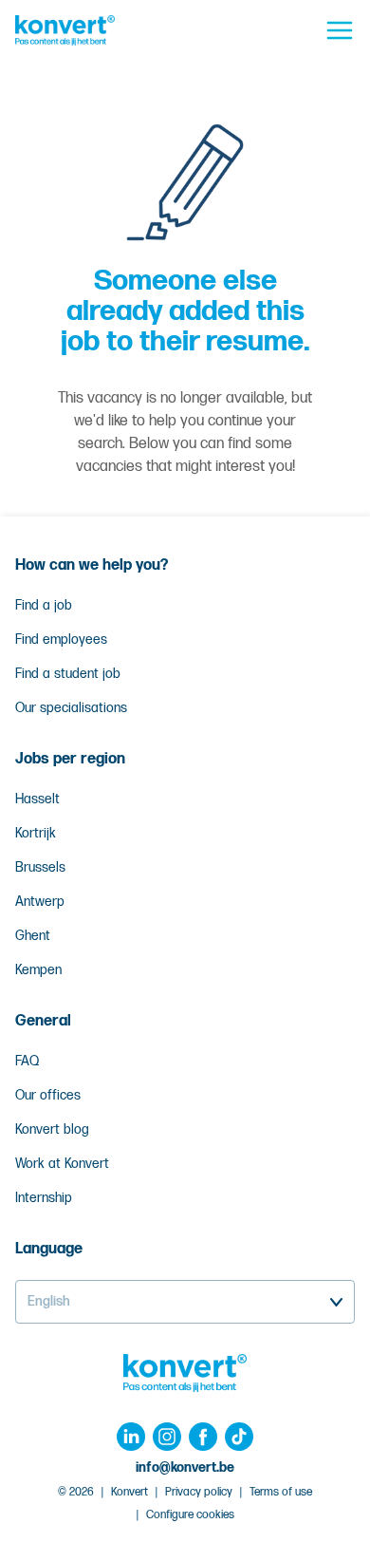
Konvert (129, 1492)
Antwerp (40, 901)
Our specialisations (71, 708)
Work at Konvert (62, 1164)
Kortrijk (35, 833)
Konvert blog (52, 1129)
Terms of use (281, 1492)
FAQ (27, 1061)
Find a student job (67, 674)
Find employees (61, 639)
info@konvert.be (185, 1467)
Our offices (48, 1095)
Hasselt (37, 799)
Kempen (38, 970)
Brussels (40, 867)
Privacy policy (198, 1492)
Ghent (32, 936)
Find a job (43, 605)
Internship (43, 1198)
